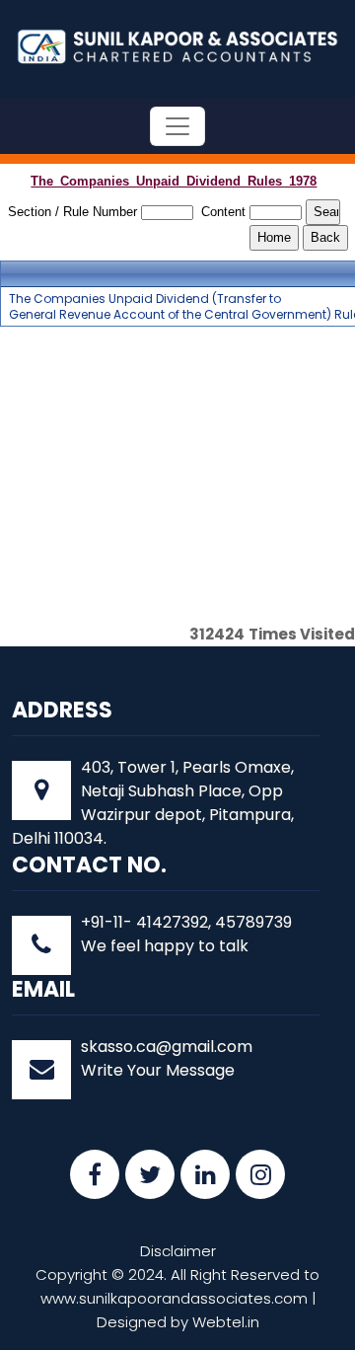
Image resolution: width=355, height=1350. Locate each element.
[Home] (177, 45)
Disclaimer (178, 1250)
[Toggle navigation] (177, 126)
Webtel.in (225, 1322)
